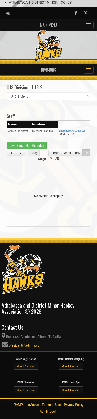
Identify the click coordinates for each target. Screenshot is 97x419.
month (55, 152)
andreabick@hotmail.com (72, 130)
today (34, 152)
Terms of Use (51, 404)
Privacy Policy (73, 404)
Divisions (48, 70)
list (86, 152)
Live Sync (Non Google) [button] (27, 145)
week (67, 152)
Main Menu (48, 25)
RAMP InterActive (26, 404)
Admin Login (49, 411)
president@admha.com (25, 345)
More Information (26, 366)
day (77, 152)
